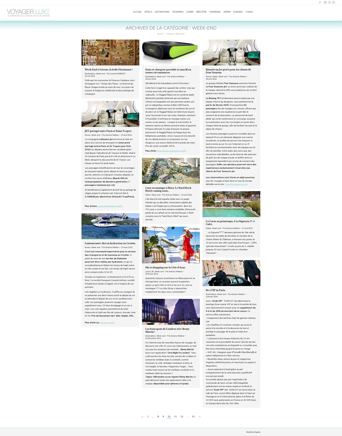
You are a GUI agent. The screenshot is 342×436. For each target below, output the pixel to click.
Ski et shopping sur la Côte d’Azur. (165, 267)
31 (193, 416)
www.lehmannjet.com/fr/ (110, 206)
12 (181, 416)
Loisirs (148, 271)
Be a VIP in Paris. (216, 290)
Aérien (208, 76)
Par (116, 74)
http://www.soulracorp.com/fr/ (171, 150)
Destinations (90, 74)
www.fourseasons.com (236, 184)
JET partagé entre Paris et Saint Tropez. (108, 131)
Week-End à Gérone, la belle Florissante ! (109, 69)
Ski (152, 271)
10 (169, 416)
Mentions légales (253, 432)
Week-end (100, 74)
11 (175, 416)
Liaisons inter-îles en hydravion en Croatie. (110, 243)
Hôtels (215, 76)
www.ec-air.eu (107, 322)
